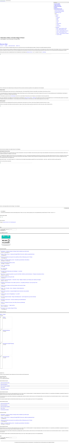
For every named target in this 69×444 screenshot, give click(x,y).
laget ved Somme (27, 97)
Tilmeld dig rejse (57, 5)
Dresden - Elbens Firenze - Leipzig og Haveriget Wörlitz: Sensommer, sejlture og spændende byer (17, 254)
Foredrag (57, 14)
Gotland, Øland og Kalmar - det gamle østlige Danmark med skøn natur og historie (15, 291)
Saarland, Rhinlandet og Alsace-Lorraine (8, 262)
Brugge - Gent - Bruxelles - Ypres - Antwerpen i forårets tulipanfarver (12, 288)
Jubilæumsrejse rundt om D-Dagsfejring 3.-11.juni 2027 (10, 293)
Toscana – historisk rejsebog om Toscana (62, 30)
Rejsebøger (57, 27)
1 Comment (5, 45)
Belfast (57, 18)
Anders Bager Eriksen (12, 45)
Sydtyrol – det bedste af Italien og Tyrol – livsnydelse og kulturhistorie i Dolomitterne (15, 259)
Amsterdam (58, 17)
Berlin (57, 19)
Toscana (58, 24)
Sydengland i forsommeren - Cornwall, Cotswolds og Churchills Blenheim (13, 299)
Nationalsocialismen (6, 330)
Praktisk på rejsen (57, 6)
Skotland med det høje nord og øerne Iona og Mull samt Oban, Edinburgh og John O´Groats (16, 256)
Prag (57, 22)
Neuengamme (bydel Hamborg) (8, 343)
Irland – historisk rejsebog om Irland (62, 32)
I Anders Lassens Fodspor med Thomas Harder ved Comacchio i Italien (13, 285)
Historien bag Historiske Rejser (5, 382)
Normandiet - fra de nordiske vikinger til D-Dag (9, 308)
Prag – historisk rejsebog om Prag (61, 29)
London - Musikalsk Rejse (5, 265)
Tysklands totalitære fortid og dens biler (7, 276)
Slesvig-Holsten (59, 23)
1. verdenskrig (34, 97)
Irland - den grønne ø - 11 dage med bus (8, 305)
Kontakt (55, 7)
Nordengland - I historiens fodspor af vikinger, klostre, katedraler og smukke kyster (15, 251)
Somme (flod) (3, 44)
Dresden (58, 20)
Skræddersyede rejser (58, 12)
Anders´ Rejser (3, 387)
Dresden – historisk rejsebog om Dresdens (63, 33)
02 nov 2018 (1, 45)
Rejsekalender (57, 3)
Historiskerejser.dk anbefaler (5, 389)
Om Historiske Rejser (58, 8)
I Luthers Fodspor (59, 34)
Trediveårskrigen (13, 95)
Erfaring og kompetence (4, 384)
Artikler (57, 16)
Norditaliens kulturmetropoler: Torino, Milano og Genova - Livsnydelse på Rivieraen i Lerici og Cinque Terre (19, 282)
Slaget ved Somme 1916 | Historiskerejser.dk (9, 222)
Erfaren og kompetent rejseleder (59, 11)
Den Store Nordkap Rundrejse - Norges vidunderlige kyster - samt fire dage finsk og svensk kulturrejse (18, 296)
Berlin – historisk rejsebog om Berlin (62, 28)
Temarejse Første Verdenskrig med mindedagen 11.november (11, 271)
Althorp (4, 317)
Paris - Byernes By (4, 268)
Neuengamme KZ (6, 356)
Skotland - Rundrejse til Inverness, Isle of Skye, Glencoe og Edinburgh (13, 302)
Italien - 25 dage (3, 314)
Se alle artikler (59, 25)
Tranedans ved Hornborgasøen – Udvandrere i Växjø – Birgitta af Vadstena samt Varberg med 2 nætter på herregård (21, 279)
